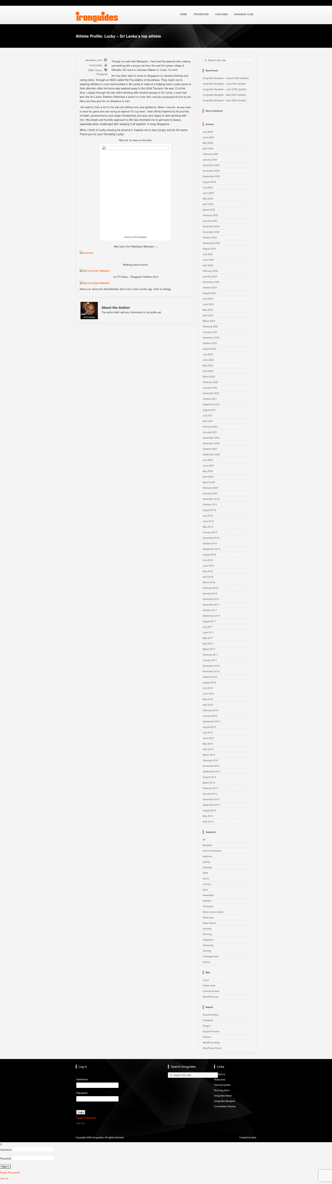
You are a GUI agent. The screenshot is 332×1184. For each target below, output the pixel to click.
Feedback (208, 1020)
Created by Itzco (247, 1137)
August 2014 (209, 777)
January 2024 (210, 276)
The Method (201, 14)
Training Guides (222, 1084)
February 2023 (210, 326)
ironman (207, 884)
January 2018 (210, 593)
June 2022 (208, 359)
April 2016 (208, 704)
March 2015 (209, 754)
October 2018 (210, 543)
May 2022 (208, 365)
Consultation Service (225, 1106)
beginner (207, 856)
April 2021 (208, 421)
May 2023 (208, 309)
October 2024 (210, 237)
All (204, 839)
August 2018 (209, 554)
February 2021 (210, 426)
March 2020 (209, 482)
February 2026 (210, 154)
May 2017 (208, 637)
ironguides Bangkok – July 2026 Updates (224, 83)
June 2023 (208, 304)
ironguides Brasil (223, 1095)
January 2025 (210, 220)
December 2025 (211, 165)
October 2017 (210, 610)
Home (98, 70)
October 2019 (210, 504)
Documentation (211, 1014)
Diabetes (207, 867)
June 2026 (208, 137)
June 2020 (208, 465)
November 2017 (211, 604)
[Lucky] (86, 252)
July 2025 (208, 187)
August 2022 (209, 348)
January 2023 (210, 332)
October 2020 (210, 448)
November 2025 (211, 170)
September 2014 (211, 771)
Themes (207, 1036)
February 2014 (210, 788)
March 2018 (209, 582)
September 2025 (211, 176)
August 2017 (209, 621)
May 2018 (208, 571)
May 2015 (208, 743)
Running (207, 934)
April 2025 (208, 204)
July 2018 (208, 560)
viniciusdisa (95, 65)
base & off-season (212, 850)
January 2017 (210, 660)
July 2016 (208, 688)
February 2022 (210, 382)
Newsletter (208, 895)
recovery (207, 928)
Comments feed (211, 991)
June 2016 (208, 693)
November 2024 (211, 231)
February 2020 (210, 487)
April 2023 (208, 315)
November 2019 (211, 498)
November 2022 (211, 337)
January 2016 (210, 715)
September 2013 (211, 804)
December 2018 (211, 537)
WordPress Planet (212, 1048)
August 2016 (209, 682)
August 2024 (209, 248)
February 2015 (210, 760)
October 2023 (210, 287)
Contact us (219, 1074)
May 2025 (208, 198)
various (206, 961)
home (183, 14)
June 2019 (208, 521)
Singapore (102, 74)
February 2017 (210, 654)
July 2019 (208, 515)
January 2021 (210, 432)
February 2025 (210, 215)
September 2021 (211, 404)
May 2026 (208, 142)
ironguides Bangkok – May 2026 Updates (224, 94)
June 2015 (208, 738)
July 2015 (208, 732)
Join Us (80, 1123)
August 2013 (209, 810)
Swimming (208, 945)
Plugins (207, 1025)
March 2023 (209, 320)
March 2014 (209, 782)
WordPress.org (210, 996)
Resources (219, 1079)
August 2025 (209, 181)
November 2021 (211, 393)
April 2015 (208, 749)
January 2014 (210, 793)
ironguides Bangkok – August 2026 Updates (226, 78)
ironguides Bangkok (224, 1100)
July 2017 (208, 626)
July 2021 (208, 415)
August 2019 (209, 510)
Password (81, 1093)
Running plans (221, 1090)
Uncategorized (210, 956)
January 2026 (210, 159)
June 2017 (208, 632)
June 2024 (208, 259)
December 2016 (211, 665)
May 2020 (208, 471)
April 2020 (208, 476)
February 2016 (210, 710)
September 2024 (211, 243)
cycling (206, 861)
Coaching (221, 14)
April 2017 (208, 643)
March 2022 (209, 376)
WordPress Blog (211, 1042)
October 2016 (210, 676)
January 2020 (210, 493)
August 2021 (209, 409)
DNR (90, 70)
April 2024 (208, 265)
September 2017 (211, 615)
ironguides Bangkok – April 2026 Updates (224, 100)
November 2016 (211, 671)
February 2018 (210, 587)
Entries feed (209, 985)
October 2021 (210, 398)
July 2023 (208, 298)
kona (205, 889)
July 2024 (208, 254)
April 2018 (208, 576)
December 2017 (211, 599)
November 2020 (211, 443)
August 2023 (209, 293)
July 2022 (208, 354)
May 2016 (208, 699)
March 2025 (209, 209)
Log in (206, 979)
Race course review (213, 911)
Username (82, 1079)
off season (208, 906)
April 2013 (208, 821)
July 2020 (208, 459)
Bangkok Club (243, 14)
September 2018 (211, 548)
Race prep (208, 917)
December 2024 (211, 226)
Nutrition (207, 900)
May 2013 (208, 815)
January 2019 (210, 532)
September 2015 (211, 721)
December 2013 (211, 799)
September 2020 (211, 454)
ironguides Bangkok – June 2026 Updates (225, 89)
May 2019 (208, 526)
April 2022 (208, 370)
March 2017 (209, 649)
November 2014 (211, 765)
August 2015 (209, 726)
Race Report (209, 922)
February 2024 (210, 270)
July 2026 (208, 131)
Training (207, 950)
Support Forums (211, 1031)
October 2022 (210, 343)
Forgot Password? (86, 1118)
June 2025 (208, 192)
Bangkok (207, 845)
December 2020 (211, 437)
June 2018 (208, 565)
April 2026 (208, 148)
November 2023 (211, 281)
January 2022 (210, 387)
